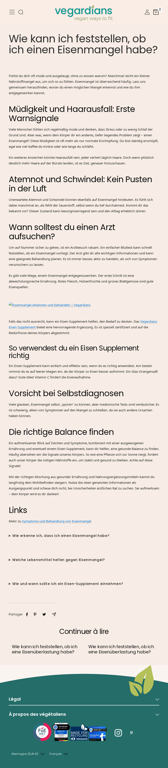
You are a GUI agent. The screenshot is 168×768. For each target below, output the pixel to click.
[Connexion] (147, 13)
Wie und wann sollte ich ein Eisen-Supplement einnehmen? (67, 583)
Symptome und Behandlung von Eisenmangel (56, 521)
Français (55, 754)
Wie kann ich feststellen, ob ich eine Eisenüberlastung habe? (44, 649)
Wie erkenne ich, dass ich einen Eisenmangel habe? (60, 535)
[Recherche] (21, 13)
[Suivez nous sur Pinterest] (131, 733)
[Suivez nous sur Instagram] (118, 733)
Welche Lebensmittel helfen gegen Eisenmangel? (58, 560)
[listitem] (27, 614)
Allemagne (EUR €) (24, 754)
